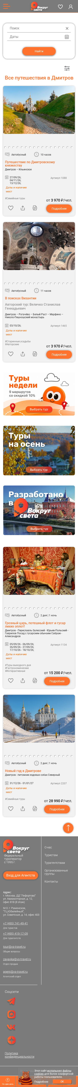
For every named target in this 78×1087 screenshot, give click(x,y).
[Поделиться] (23, 208)
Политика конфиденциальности (19, 1055)
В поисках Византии (20, 298)
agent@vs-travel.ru (15, 971)
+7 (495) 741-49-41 (15, 923)
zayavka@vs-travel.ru (17, 959)
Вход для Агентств (20, 875)
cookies (39, 1073)
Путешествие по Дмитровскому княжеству (30, 163)
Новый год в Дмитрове (23, 771)
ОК (62, 1081)
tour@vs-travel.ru (14, 946)
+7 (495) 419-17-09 (15, 933)
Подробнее (59, 208)
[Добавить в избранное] (10, 208)
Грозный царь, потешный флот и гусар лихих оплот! (35, 624)
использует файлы (59, 1070)
